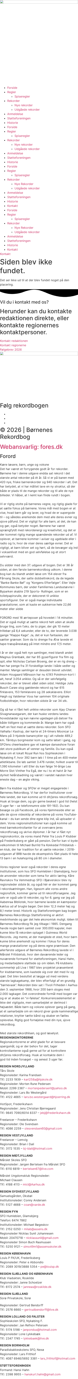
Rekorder (13, 101)
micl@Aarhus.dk (34, 1184)
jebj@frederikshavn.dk (55, 1113)
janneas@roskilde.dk (37, 1287)
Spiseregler (22, 96)
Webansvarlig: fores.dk (31, 446)
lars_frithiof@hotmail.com (57, 1358)
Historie (12, 122)
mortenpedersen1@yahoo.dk (47, 1088)
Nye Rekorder (24, 184)
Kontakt (12, 206)
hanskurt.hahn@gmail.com (42, 1374)
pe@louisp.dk (49, 1266)
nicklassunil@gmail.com (42, 1238)
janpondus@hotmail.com (40, 1329)
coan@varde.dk (34, 1204)
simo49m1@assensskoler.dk (42, 1246)
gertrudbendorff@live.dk (41, 1309)
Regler (11, 92)
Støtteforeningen (18, 118)
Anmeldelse (15, 114)
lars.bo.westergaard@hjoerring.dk (47, 1097)
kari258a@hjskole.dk (38, 1079)
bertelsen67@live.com (38, 1169)
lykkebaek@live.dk (36, 1338)
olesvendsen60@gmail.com (43, 1128)
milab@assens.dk (36, 1229)
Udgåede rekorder (27, 109)
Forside (12, 87)
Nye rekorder (24, 105)
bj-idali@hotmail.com (37, 1148)
